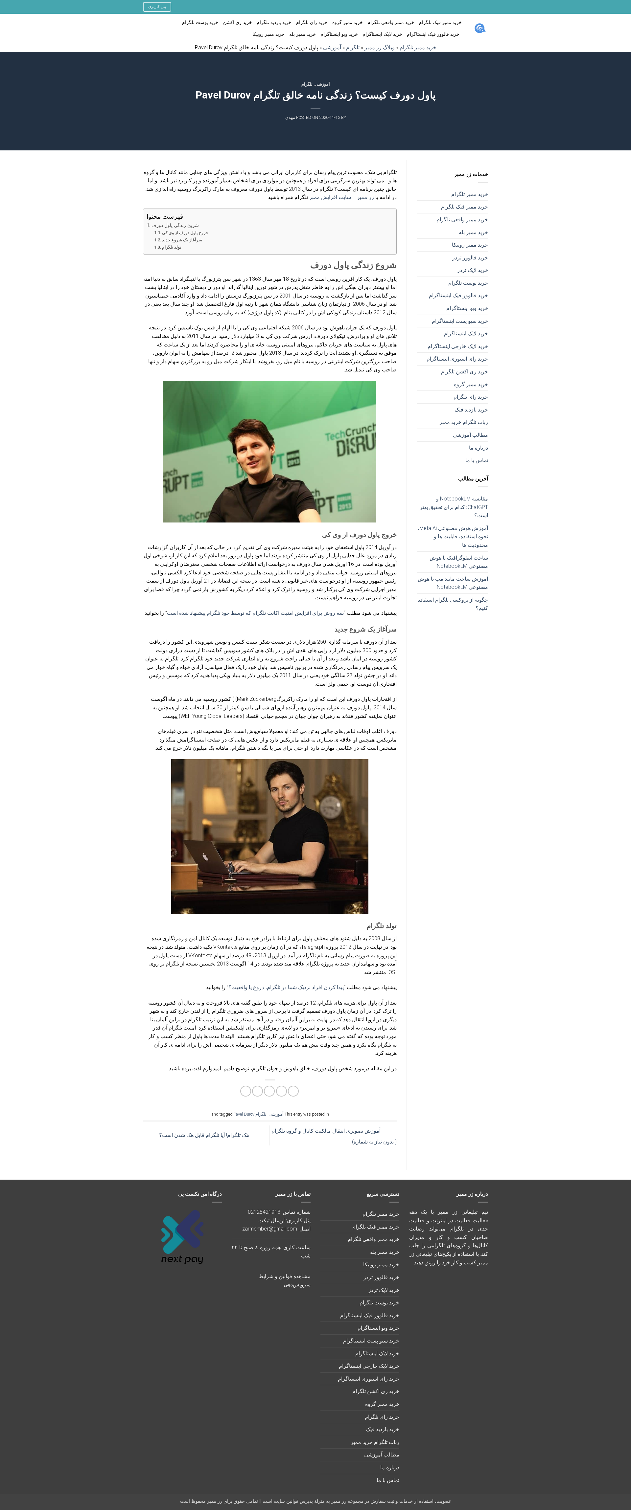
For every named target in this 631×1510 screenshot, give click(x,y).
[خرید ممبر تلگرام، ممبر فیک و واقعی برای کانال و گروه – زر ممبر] (480, 28)
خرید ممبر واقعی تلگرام (390, 22)
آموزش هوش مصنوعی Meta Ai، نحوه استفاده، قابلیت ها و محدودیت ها (453, 536)
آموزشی (322, 84)
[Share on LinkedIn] (245, 1091)
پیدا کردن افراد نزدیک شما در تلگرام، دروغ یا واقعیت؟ (286, 987)
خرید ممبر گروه (347, 22)
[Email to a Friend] (269, 1091)
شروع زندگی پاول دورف (175, 225)
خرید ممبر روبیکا (268, 34)
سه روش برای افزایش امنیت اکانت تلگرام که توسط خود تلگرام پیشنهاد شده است (255, 613)
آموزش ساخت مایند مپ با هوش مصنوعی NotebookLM (453, 583)
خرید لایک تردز (472, 270)
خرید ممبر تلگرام (469, 194)
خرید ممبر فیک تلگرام (440, 22)
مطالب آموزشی (470, 435)
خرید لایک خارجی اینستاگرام (458, 346)
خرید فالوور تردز (470, 258)
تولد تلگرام (171, 247)
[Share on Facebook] (293, 1091)
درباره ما (478, 448)
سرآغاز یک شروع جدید (182, 239)
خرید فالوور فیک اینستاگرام (433, 34)
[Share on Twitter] (281, 1091)
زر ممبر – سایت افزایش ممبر (341, 197)
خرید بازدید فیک (471, 410)
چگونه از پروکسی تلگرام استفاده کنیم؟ (452, 604)
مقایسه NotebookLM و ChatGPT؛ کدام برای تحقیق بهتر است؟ (454, 507)
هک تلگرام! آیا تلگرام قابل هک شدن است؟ (203, 1135)
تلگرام (307, 84)
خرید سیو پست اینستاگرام (460, 321)
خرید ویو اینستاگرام (339, 34)
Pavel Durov (244, 1114)
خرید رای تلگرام (312, 22)
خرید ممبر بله (302, 34)
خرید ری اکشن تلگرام (464, 371)
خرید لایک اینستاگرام (382, 34)
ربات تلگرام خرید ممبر (463, 422)
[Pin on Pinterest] (257, 1091)
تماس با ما (476, 460)
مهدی (290, 117)
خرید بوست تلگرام (200, 22)
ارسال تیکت (271, 1220)
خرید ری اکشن (237, 22)
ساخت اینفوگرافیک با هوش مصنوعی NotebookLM (459, 562)
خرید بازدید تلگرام (274, 22)
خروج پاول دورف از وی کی (185, 232)
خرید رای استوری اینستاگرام (457, 359)
